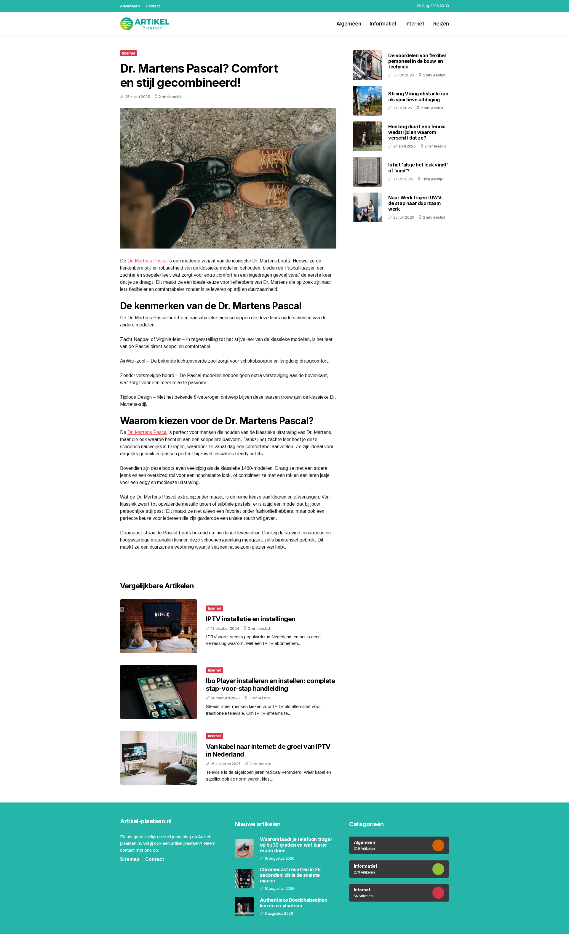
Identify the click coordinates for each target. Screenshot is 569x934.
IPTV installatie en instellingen (250, 619)
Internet (414, 24)
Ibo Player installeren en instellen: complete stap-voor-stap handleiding (270, 684)
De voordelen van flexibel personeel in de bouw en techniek (417, 61)
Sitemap (129, 859)
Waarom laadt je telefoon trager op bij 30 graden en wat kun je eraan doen (296, 845)
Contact (153, 6)
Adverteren (130, 6)
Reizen (441, 24)
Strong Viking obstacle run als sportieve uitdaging (418, 96)
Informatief (383, 24)
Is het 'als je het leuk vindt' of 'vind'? (418, 168)
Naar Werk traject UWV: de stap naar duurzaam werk (415, 203)
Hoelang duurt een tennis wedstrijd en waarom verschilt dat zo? (416, 132)
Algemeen (348, 24)
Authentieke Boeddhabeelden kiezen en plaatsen (293, 903)
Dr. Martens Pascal (147, 260)
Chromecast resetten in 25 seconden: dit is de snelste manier (290, 875)
